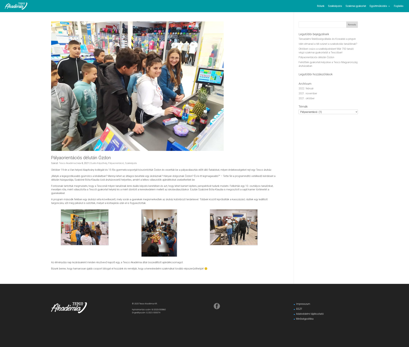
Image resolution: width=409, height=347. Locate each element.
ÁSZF (299, 308)
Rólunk (320, 6)
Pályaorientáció (116, 163)
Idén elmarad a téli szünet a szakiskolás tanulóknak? (328, 43)
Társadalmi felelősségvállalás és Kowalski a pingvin (327, 38)
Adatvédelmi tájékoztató (310, 313)
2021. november (308, 93)
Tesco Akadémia (67, 163)
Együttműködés (378, 6)
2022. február (306, 88)
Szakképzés (335, 6)
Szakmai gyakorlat (356, 6)
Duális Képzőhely (98, 163)
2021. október (307, 98)
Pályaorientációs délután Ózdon (81, 157)
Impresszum (303, 303)
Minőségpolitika (304, 318)
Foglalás (398, 6)
